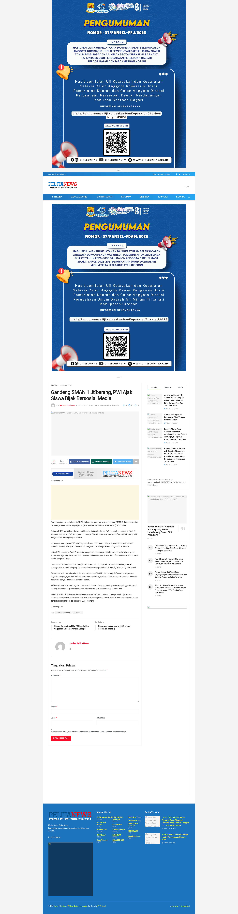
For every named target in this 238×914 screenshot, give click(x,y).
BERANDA (58, 197)
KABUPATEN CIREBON (117, 818)
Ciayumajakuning (63, 612)
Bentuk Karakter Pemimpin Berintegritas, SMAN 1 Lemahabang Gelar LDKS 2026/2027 (161, 530)
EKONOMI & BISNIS (105, 197)
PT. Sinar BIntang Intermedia (77, 906)
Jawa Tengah (102, 840)
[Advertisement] (95, 502)
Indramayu (77, 612)
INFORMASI (101, 835)
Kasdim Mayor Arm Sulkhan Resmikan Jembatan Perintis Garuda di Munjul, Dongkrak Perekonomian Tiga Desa (175, 434)
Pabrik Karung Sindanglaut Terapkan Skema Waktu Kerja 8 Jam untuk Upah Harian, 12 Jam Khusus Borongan (169, 561)
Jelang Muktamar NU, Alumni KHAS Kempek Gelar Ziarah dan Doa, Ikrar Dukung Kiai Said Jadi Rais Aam (174, 400)
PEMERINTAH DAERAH (133, 825)
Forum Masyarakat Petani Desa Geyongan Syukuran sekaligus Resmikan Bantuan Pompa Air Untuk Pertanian (171, 574)
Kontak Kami (61, 174)
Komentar (56, 675)
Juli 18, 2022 (83, 405)
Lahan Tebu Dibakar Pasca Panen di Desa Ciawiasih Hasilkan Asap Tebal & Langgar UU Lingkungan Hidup (171, 548)
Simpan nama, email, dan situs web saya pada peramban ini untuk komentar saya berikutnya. (88, 732)
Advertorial (52, 174)
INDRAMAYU (114, 405)
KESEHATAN (126, 197)
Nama (54, 706)
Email (54, 718)
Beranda (54, 385)
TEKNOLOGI (163, 197)
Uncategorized (134, 836)
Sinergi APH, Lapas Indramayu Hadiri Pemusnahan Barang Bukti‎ (175, 837)
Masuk (187, 174)
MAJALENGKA (118, 840)
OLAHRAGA (144, 197)
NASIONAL (180, 197)
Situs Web (101, 718)
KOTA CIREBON (118, 830)
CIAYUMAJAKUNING (79, 197)
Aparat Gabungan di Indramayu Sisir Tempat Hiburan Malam (174, 417)
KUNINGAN (116, 835)
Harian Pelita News (67, 405)
